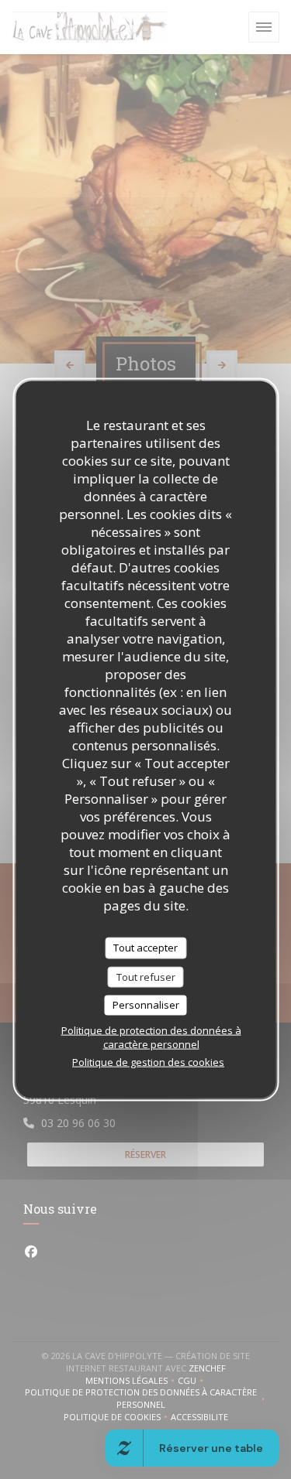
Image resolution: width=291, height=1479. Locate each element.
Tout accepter (145, 948)
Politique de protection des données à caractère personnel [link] (151, 1036)
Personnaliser (146, 1005)
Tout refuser (145, 976)
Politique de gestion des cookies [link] (148, 1061)
